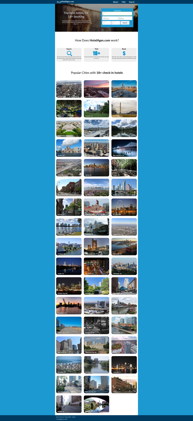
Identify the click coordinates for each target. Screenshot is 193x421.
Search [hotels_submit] (125, 23)
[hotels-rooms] (106, 23)
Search (131, 2)
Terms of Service (60, 417)
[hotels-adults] (115, 23)
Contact (73, 417)
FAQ (123, 2)
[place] (117, 13)
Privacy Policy (68, 417)
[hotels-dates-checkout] (124, 18)
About (115, 2)
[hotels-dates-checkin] (109, 18)
